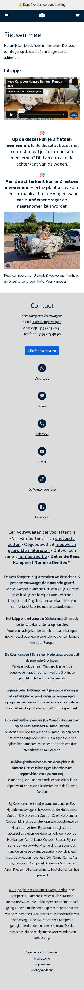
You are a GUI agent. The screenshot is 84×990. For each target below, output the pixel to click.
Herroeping (42, 958)
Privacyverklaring (42, 970)
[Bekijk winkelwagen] (77, 16)
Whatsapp (42, 378)
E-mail (42, 462)
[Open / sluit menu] (6, 16)
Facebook (42, 517)
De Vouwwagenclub (42, 489)
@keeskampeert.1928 (46, 322)
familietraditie (32, 556)
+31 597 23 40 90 (50, 328)
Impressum (42, 964)
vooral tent (60, 531)
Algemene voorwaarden (42, 952)
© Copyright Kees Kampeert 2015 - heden (38, 890)
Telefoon (42, 434)
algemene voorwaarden (54, 932)
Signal (42, 406)
